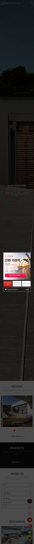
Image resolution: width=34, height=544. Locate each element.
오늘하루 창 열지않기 (12, 289)
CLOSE (27, 289)
